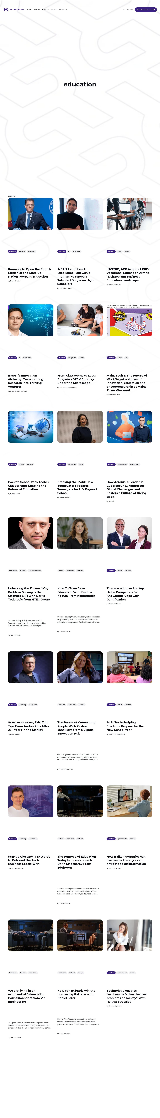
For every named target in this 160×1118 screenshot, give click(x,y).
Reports (45, 9)
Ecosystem (76, 251)
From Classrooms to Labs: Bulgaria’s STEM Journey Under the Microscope (76, 379)
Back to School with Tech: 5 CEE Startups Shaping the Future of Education (28, 485)
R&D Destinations (35, 571)
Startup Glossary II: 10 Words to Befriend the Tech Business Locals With (29, 860)
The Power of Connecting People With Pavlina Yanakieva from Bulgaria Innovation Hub (76, 728)
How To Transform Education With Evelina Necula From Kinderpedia (76, 592)
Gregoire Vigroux (16, 868)
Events (37, 9)
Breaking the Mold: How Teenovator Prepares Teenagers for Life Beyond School (77, 487)
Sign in (130, 9)
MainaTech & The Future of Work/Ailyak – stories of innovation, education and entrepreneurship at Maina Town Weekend (127, 383)
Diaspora (62, 705)
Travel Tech (33, 973)
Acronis (111, 501)
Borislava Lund (114, 395)
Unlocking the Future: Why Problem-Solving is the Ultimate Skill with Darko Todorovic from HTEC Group (29, 594)
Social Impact (134, 464)
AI (68, 251)
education (31, 251)
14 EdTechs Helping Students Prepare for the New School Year (125, 726)
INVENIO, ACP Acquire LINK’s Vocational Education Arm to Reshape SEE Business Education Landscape (128, 274)
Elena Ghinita (15, 281)
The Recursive (15, 635)
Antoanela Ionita (115, 1006)
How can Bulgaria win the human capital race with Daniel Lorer (76, 994)
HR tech (128, 571)
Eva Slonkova (15, 494)
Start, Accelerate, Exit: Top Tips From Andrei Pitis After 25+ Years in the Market (28, 726)
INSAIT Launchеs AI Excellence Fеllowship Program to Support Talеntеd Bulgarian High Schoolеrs (75, 276)
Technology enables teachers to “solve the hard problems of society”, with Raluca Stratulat (127, 996)
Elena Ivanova (65, 497)
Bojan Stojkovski (115, 285)
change (80, 973)
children (128, 705)
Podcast (22, 571)
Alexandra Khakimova (117, 734)
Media (29, 9)
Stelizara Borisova (66, 769)
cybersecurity (122, 464)
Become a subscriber (146, 9)
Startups (22, 251)
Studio (54, 9)
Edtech (127, 251)
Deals (119, 251)
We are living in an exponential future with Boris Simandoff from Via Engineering (26, 996)
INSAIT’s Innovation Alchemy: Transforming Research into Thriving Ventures (25, 381)
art (126, 358)
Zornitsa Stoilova (66, 288)
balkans (132, 839)
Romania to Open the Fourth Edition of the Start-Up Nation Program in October (29, 272)
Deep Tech (27, 358)
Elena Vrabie (15, 734)
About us (63, 9)
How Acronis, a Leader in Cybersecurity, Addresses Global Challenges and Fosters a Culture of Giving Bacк (126, 489)
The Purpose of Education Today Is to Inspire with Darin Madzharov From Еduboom (76, 862)
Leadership (13, 571)
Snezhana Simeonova (18, 391)
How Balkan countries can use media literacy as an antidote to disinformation (126, 860)
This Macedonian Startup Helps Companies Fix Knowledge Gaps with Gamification (125, 594)
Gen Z (81, 464)
